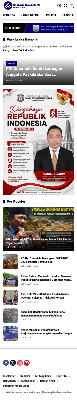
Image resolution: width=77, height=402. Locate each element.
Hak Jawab (9, 380)
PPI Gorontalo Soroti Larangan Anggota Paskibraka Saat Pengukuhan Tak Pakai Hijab (34, 71)
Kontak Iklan (28, 380)
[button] (59, 5)
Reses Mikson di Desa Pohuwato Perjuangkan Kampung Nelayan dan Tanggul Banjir (47, 332)
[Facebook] (6, 363)
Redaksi (25, 376)
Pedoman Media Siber (16, 385)
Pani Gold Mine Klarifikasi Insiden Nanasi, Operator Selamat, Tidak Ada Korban (45, 296)
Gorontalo (11, 63)
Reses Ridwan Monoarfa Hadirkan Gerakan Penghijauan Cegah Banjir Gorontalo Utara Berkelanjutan (46, 278)
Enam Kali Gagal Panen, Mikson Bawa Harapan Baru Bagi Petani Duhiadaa (43, 314)
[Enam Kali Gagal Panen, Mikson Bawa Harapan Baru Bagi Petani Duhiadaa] (10, 315)
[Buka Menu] (65, 5)
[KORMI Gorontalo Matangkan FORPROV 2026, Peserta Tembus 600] (10, 261)
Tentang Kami (43, 376)
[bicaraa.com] (21, 5)
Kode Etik (61, 376)
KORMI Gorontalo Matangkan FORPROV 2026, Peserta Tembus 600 (44, 260)
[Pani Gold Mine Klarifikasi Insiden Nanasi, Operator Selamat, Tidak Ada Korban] (10, 297)
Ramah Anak (47, 380)
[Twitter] (13, 363)
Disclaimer (9, 376)
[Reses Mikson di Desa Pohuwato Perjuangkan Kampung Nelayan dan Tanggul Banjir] (10, 333)
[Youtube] (27, 363)
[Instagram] (20, 363)
